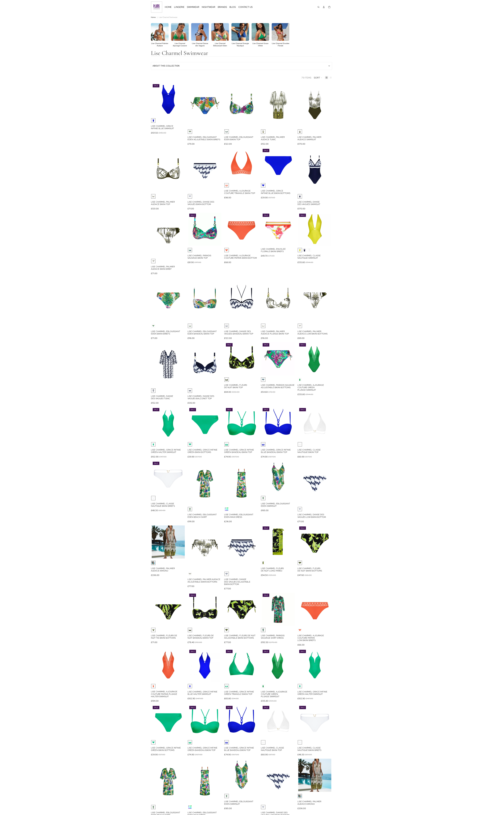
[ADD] (327, 371)
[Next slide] (217, 229)
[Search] (318, 7)
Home (153, 17)
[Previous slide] (192, 229)
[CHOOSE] (181, 112)
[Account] (324, 7)
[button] (318, 77)
